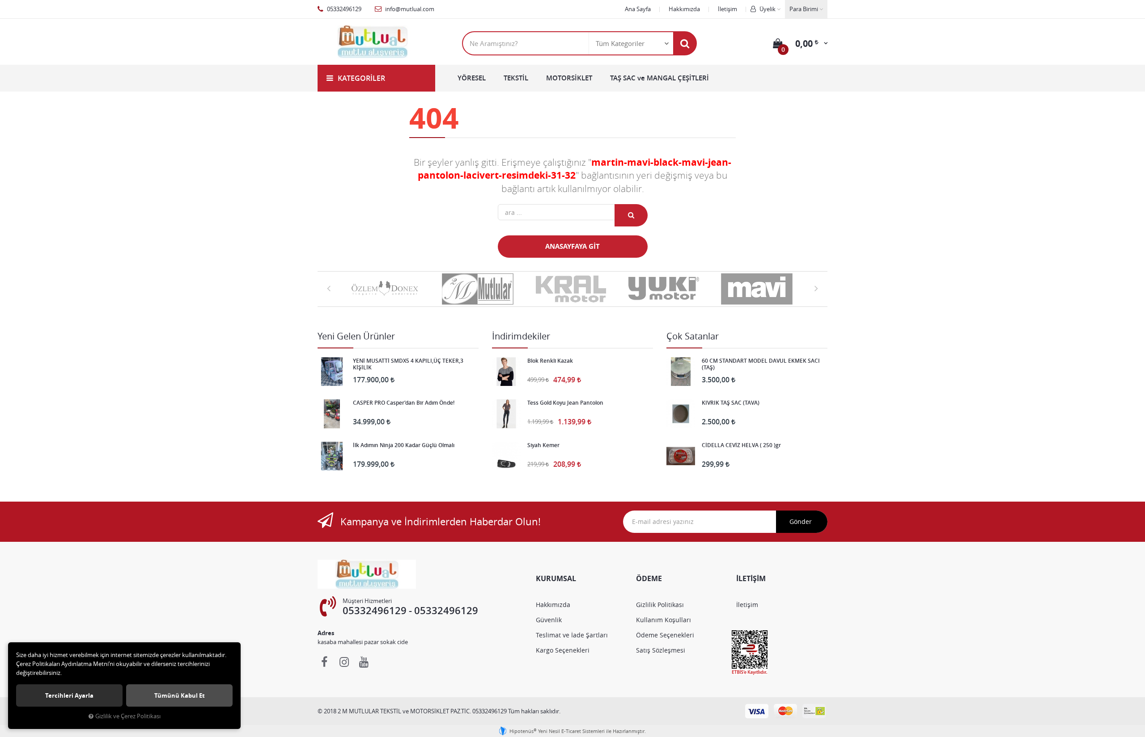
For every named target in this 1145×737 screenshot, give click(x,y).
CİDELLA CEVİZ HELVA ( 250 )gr (741, 445)
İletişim (727, 9)
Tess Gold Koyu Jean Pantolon (565, 402)
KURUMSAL (556, 578)
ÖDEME (649, 578)
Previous (329, 288)
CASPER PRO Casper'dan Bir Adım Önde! (403, 402)
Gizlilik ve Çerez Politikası (128, 716)
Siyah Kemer (543, 445)
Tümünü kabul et (179, 695)
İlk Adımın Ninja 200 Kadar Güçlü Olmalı (403, 445)
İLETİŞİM (751, 578)
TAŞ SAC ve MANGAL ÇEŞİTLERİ (659, 78)
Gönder (800, 521)
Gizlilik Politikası (660, 604)
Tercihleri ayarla (69, 695)
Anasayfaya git (572, 246)
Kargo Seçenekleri (562, 650)
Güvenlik (549, 620)
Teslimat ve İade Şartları (572, 635)
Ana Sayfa (638, 9)
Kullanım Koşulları (663, 620)
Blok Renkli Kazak (550, 360)
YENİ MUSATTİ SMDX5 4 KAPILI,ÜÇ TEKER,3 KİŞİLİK (408, 364)
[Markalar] (386, 289)
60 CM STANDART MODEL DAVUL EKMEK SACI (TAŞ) (761, 364)
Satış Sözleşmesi (660, 650)
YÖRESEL (472, 78)
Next (816, 288)
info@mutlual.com (409, 9)
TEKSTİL (516, 78)
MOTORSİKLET (569, 78)
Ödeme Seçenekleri (665, 635)
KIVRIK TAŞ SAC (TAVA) (730, 402)
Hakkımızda (684, 9)
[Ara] (685, 43)
